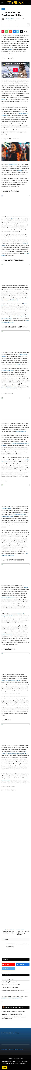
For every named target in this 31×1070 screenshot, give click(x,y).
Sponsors (21, 1049)
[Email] (17, 31)
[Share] (14, 31)
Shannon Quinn (10, 18)
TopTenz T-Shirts (13, 1049)
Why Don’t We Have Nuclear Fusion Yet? (11, 984)
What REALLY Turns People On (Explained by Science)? (23, 933)
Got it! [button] (4, 1067)
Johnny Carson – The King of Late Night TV (12, 1014)
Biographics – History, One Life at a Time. (12, 998)
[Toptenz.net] (15, 2)
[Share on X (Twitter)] (14, 24)
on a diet (19, 170)
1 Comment (5, 21)
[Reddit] (10, 31)
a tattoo (10, 49)
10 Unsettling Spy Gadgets (8, 979)
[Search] (28, 2)
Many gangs (14, 219)
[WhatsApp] (6, 31)
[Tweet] (21, 31)
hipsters (3, 99)
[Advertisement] (15, 856)
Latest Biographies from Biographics (14, 1007)
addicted (26, 587)
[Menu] (2, 2)
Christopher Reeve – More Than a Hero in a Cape (13, 1011)
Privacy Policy (5, 1049)
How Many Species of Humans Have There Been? (13, 990)
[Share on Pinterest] (22, 24)
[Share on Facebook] (5, 24)
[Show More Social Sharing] (28, 24)
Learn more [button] (23, 1063)
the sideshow (18, 364)
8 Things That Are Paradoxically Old (10, 987)
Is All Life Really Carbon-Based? (9, 982)
